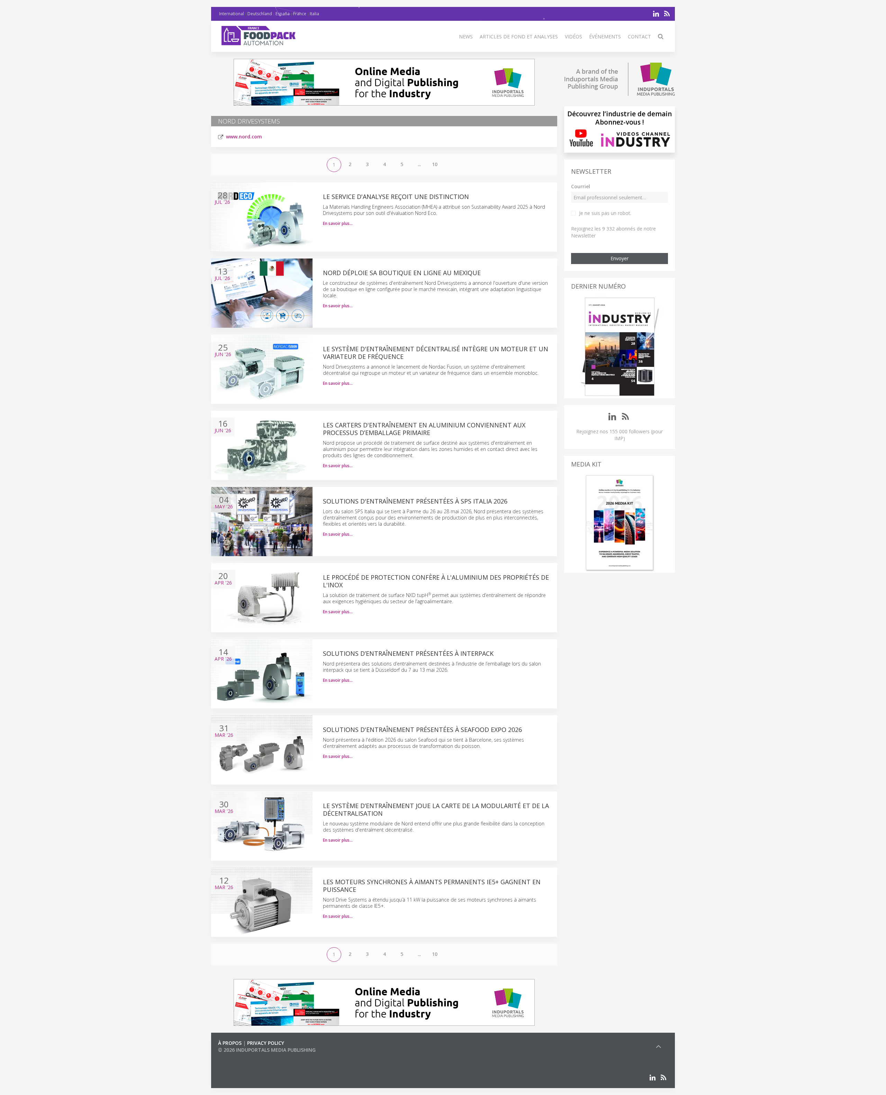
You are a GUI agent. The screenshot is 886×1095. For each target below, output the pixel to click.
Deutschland (259, 14)
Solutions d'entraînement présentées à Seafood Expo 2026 (423, 729)
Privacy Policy (265, 1043)
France (299, 14)
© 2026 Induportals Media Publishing (267, 1050)
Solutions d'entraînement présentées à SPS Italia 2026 (416, 501)
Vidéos (573, 36)
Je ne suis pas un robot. (605, 213)
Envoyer (620, 258)
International (231, 14)
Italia (314, 14)
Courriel (580, 186)
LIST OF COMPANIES (241, 1056)
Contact (639, 36)
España (282, 14)
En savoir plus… (338, 223)
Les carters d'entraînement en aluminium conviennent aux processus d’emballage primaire (424, 429)
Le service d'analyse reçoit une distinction (396, 196)
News (466, 36)
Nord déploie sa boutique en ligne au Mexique (402, 273)
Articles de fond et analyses (519, 36)
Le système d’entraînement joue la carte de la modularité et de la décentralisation (436, 809)
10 (434, 164)
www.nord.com (244, 136)
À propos (230, 1043)
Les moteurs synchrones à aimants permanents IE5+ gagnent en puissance (432, 886)
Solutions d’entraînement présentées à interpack (408, 653)
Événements (605, 36)
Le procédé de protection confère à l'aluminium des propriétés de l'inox (436, 581)
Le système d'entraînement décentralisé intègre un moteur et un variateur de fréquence (435, 353)
